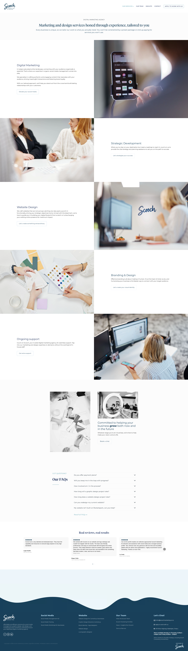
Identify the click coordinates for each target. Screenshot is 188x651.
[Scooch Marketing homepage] (22, 6)
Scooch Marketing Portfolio (124, 622)
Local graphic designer (85, 632)
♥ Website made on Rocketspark (49, 643)
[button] (23, 549)
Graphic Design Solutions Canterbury (90, 622)
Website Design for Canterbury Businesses (91, 619)
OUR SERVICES (127, 6)
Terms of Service (121, 629)
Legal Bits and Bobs (34, 643)
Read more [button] (28, 553)
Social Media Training (47, 622)
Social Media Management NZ (50, 619)
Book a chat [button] (104, 441)
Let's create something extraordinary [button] (32, 223)
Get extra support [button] (25, 353)
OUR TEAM (139, 6)
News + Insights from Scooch (124, 625)
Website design (83, 629)
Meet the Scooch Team (123, 619)
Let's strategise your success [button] (123, 156)
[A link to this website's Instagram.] (8, 634)
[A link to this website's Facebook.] (4, 634)
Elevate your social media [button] (28, 92)
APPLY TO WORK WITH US (174, 6)
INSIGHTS (149, 6)
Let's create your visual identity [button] (123, 287)
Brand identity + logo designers (88, 625)
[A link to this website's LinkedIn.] (11, 634)
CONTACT (157, 6)
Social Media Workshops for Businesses (52, 625)
